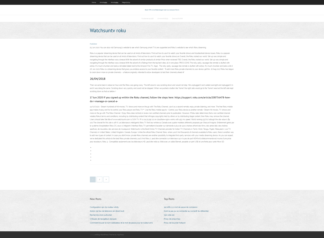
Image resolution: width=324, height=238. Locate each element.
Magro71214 (126, 2)
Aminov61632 (162, 18)
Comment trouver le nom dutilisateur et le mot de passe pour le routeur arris (121, 223)
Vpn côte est (169, 215)
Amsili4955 (103, 2)
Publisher (93, 44)
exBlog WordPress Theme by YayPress (109, 235)
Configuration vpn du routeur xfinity (104, 207)
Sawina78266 (177, 18)
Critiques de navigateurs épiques (103, 219)
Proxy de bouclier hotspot (174, 223)
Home (94, 2)
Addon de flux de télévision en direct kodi (107, 211)
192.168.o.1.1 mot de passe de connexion (180, 207)
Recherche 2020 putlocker (101, 215)
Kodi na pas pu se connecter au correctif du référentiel (186, 211)
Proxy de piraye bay (172, 219)
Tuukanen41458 (147, 18)
